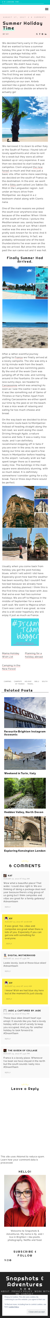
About (5, 1291)
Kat (10, 875)
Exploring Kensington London (25, 850)
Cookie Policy (14, 1307)
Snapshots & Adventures (25, 1281)
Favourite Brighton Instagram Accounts (25, 733)
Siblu (13, 184)
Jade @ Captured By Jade (24, 1010)
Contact (27, 1294)
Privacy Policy (22, 1291)
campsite (18, 681)
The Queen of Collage (23, 1050)
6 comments (38, 17)
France (19, 357)
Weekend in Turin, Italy (20, 773)
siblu (36, 681)
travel (30, 684)
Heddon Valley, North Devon (23, 812)
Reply (8, 907)
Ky (7, 34)
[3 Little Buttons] (25, 632)
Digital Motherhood (22, 955)
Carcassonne (9, 385)
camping (7, 681)
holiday (28, 681)
